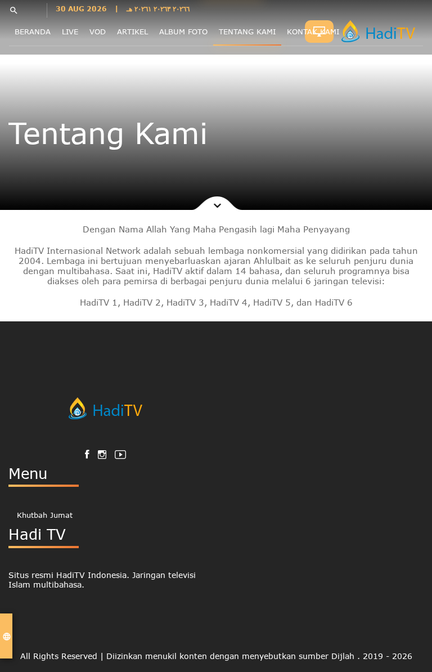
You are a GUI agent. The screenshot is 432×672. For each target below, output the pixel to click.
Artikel (132, 31)
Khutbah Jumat (45, 514)
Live (70, 31)
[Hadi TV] (381, 31)
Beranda (33, 31)
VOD (97, 31)
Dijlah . (347, 656)
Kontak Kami (313, 31)
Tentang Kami (247, 31)
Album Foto (183, 31)
